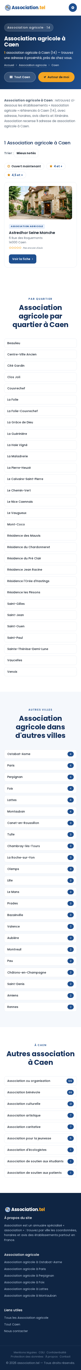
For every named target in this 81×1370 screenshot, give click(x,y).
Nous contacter (16, 1331)
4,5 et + (17, 175)
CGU (42, 1352)
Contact (65, 1357)
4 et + (58, 166)
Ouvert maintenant (26, 166)
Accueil (9, 65)
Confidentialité (56, 1352)
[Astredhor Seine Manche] (40, 202)
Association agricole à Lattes (26, 1289)
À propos (51, 1357)
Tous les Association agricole (26, 1318)
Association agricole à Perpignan (29, 1276)
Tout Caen (22, 77)
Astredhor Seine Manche (32, 232)
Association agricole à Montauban (30, 1296)
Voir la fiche (21, 259)
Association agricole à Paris (25, 1269)
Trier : (9, 153)
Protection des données (27, 1357)
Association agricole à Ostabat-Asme (33, 1262)
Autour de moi (58, 77)
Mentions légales (25, 1352)
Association (28, 7)
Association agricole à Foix (24, 1282)
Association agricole (33, 65)
